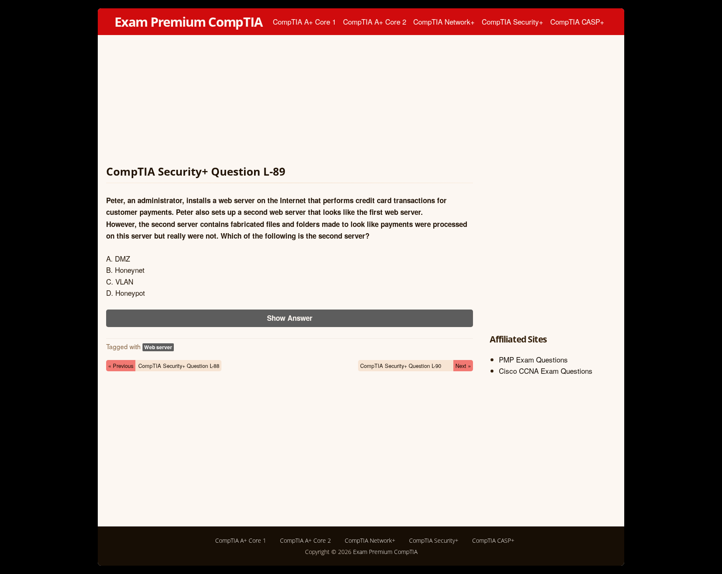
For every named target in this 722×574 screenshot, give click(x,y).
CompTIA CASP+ (577, 21)
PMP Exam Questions (533, 359)
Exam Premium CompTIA (188, 21)
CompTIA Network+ (444, 21)
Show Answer (290, 318)
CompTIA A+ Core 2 (374, 21)
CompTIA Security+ (512, 21)
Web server (158, 347)
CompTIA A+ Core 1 (304, 21)
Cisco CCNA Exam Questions (545, 370)
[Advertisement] (289, 101)
